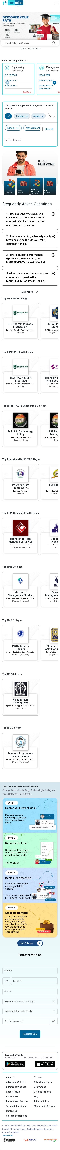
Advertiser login (43, 1082)
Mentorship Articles (44, 1106)
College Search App (16, 1115)
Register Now (30, 1034)
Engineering (18, 67)
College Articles (42, 1091)
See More (27, 92)
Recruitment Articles (17, 1101)
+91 (6, 981)
